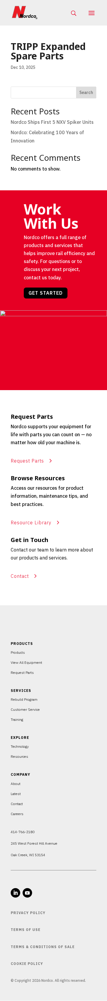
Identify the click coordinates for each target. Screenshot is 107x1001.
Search (86, 92)
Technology (20, 746)
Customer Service (25, 709)
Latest (16, 793)
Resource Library (31, 522)
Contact (20, 576)
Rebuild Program (24, 699)
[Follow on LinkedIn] (15, 893)
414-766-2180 (22, 832)
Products (18, 652)
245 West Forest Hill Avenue (34, 843)
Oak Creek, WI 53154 (28, 855)
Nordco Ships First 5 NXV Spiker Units (52, 122)
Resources (19, 756)
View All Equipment (26, 662)
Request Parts (27, 461)
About (16, 783)
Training (17, 719)
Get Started (46, 293)
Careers (17, 814)
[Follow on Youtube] (27, 893)
